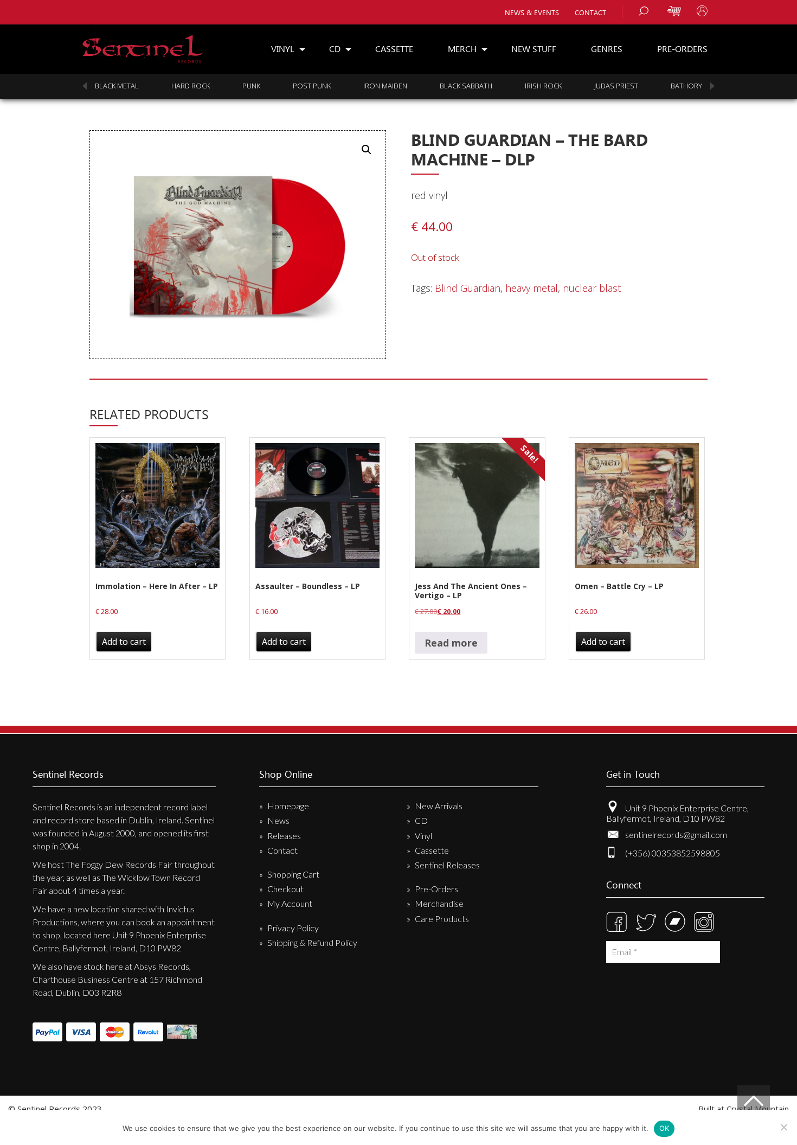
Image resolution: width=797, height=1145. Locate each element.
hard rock (100, 86)
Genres (606, 48)
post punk (221, 86)
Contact (590, 12)
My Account (289, 903)
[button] (366, 149)
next (712, 85)
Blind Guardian (467, 288)
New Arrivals (438, 806)
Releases (284, 835)
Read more (451, 642)
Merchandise (439, 903)
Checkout (285, 889)
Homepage (288, 806)
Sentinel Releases (447, 865)
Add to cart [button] (124, 642)
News (278, 820)
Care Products (442, 918)
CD (334, 48)
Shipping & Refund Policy (312, 942)
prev (84, 85)
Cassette (394, 48)
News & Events (532, 12)
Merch (462, 48)
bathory (596, 86)
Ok (664, 1128)
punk (161, 86)
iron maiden (295, 86)
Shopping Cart (293, 874)
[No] (783, 1127)
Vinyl (282, 48)
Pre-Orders (682, 48)
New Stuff (533, 48)
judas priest (526, 86)
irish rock (452, 86)
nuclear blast (592, 288)
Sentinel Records (142, 45)
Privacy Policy (293, 928)
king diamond (669, 86)
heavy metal (531, 288)
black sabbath (375, 86)
